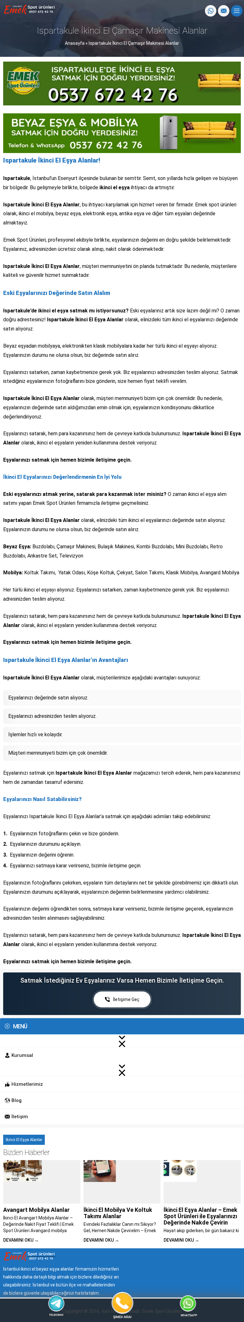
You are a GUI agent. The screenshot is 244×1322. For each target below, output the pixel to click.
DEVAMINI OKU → (21, 1240)
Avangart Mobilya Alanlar (36, 1209)
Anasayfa (75, 43)
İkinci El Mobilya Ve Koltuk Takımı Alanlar (118, 1212)
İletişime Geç (126, 999)
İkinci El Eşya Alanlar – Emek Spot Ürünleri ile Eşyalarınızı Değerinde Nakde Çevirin (200, 1216)
